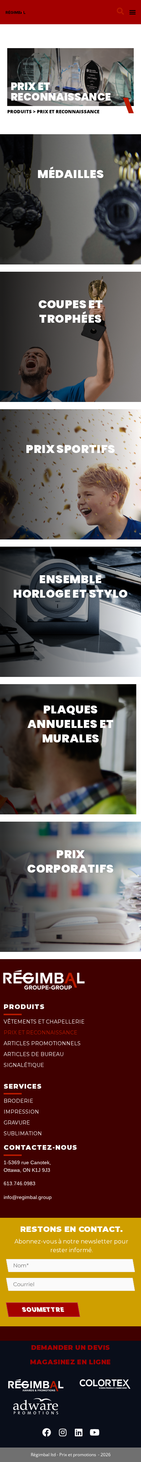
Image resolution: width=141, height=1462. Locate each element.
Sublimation (23, 1133)
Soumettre (43, 1309)
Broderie (18, 1101)
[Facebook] (46, 1432)
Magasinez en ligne (70, 1362)
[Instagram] (62, 1432)
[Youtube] (94, 1432)
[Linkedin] (78, 1432)
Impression (21, 1112)
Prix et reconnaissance (40, 1032)
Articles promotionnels (42, 1043)
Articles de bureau (34, 1054)
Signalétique (24, 1065)
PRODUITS (24, 1007)
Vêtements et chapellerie (44, 1021)
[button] (120, 11)
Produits (19, 112)
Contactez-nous (40, 1148)
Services (23, 1086)
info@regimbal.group (28, 1197)
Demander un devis (70, 1348)
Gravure (17, 1122)
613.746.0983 (19, 1183)
